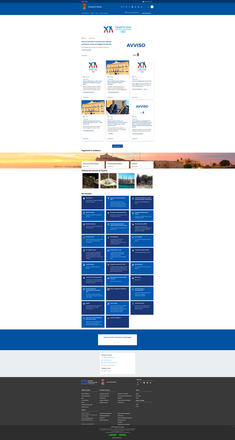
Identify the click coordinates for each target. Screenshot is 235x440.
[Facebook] (126, 7)
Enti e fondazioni (85, 400)
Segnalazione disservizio (105, 415)
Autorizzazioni (121, 402)
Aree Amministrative (86, 396)
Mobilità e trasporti (104, 402)
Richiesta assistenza (104, 420)
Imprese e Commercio (104, 400)
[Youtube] (132, 7)
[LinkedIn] (138, 7)
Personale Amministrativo (87, 404)
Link (129, 432)
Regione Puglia (85, 1)
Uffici (83, 398)
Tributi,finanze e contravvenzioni (124, 395)
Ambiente (120, 398)
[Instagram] (135, 7)
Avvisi (85, 38)
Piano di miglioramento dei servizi (125, 417)
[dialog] (117, 432)
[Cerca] (152, 6)
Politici (83, 402)
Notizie (136, 77)
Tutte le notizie (117, 146)
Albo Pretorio (120, 415)
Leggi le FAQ (102, 417)
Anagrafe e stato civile (104, 393)
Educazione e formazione (123, 393)
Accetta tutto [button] (113, 434)
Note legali (120, 422)
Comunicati (88, 77)
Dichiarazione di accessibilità (124, 424)
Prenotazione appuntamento (106, 413)
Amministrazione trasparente (124, 413)
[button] (117, 438)
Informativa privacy (122, 420)
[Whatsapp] (141, 7)
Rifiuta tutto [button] (122, 434)
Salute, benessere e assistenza (124, 400)
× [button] (233, 426)
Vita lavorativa (103, 398)
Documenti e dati (85, 407)
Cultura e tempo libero (104, 396)
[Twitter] (129, 7)
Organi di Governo (85, 393)
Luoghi (137, 404)
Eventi (137, 406)
